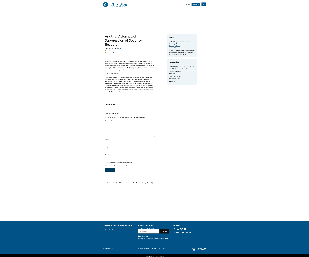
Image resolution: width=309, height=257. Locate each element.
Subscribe (196, 4)
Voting (170, 81)
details (117, 73)
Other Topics (172, 73)
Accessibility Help (108, 248)
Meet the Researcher (174, 71)
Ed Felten (119, 48)
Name (107, 139)
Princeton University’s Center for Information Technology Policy (180, 44)
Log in (188, 4)
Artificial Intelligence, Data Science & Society (180, 66)
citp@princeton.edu (108, 230)
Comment (108, 121)
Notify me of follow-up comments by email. (120, 162)
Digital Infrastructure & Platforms (177, 69)
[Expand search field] (203, 4)
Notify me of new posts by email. (117, 166)
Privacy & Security (173, 76)
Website (107, 155)
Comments (107, 50)
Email (107, 147)
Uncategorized (110, 53)
